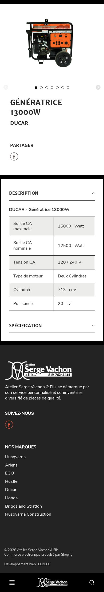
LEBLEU (44, 564)
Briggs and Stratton (23, 506)
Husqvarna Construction (28, 514)
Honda (11, 498)
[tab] (52, 194)
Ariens (11, 465)
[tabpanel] (36, 87)
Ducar (19, 123)
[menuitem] (48, 457)
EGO (9, 473)
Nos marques (20, 447)
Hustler (12, 481)
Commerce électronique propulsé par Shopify (38, 554)
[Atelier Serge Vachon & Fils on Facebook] (9, 427)
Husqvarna (15, 457)
